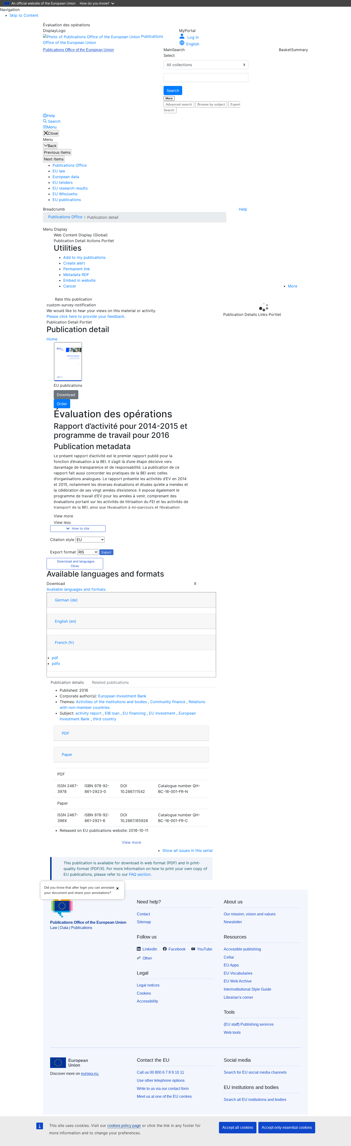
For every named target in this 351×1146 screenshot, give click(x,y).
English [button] (192, 44)
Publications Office (70, 165)
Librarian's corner (238, 997)
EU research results (70, 188)
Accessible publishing (242, 949)
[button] (117, 888)
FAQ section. (140, 874)
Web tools (232, 1032)
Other (147, 958)
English (65, 621)
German (66, 600)
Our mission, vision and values (250, 914)
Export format (63, 552)
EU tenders (63, 182)
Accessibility (147, 1001)
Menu (52, 127)
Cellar (229, 957)
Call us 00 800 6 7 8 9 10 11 (160, 1072)
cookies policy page (124, 1126)
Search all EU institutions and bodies (255, 1100)
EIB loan (113, 713)
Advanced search (179, 104)
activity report (89, 713)
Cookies (144, 993)
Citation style (62, 539)
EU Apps (231, 965)
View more (131, 842)
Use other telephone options (161, 1080)
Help (243, 209)
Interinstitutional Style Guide (247, 989)
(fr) (71, 642)
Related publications (110, 682)
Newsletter (233, 922)
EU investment (162, 713)
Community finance (168, 701)
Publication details (67, 682)
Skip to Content (24, 15)
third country (104, 718)
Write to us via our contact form (163, 1089)
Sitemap (144, 922)
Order (62, 403)
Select (169, 55)
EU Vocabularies (238, 973)
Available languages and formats (76, 589)
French (64, 642)
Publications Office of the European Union (78, 50)
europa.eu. (90, 1074)
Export (106, 552)
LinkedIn (150, 949)
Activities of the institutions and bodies (112, 701)
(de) (74, 600)
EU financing (135, 713)
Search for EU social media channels (255, 1072)
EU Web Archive (238, 981)
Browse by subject (211, 104)
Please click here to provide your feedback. (86, 316)
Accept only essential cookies (287, 1127)
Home (52, 339)
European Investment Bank (122, 696)
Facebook (177, 949)
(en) (72, 621)
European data (66, 176)
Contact (143, 914)
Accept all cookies (237, 1127)
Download (66, 394)
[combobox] (206, 77)
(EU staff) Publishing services (249, 1024)
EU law (59, 171)
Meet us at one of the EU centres (164, 1096)
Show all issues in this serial (187, 850)
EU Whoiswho (65, 193)
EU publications (67, 199)
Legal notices (148, 985)
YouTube (204, 949)
